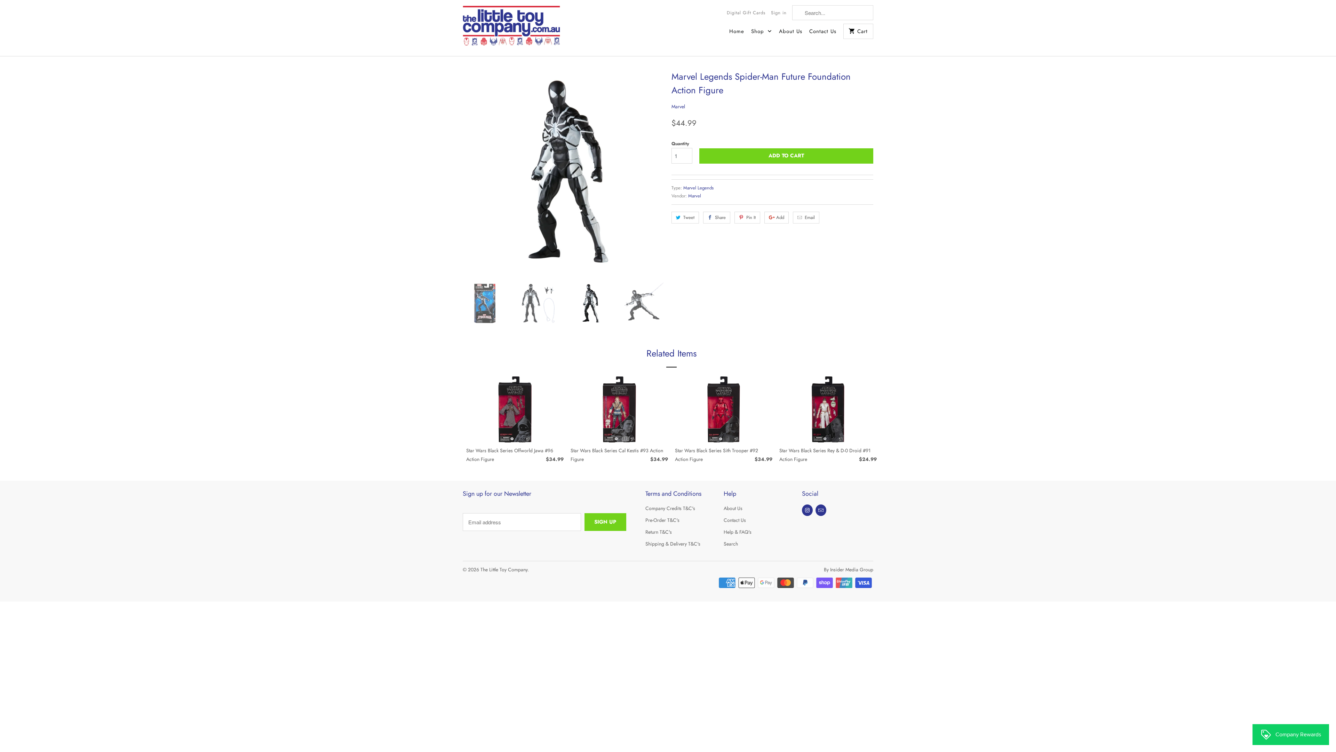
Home (736, 31)
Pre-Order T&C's (662, 520)
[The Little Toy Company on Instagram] (807, 510)
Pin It (751, 217)
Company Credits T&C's (670, 508)
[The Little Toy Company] (511, 28)
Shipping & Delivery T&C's (672, 543)
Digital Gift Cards (746, 12)
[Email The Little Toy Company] (821, 510)
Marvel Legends (698, 188)
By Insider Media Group (848, 569)
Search (731, 543)
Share (720, 217)
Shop (758, 31)
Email (810, 217)
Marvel (678, 106)
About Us (790, 31)
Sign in (779, 12)
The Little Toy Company (503, 569)
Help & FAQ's (738, 531)
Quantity (680, 143)
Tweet (688, 217)
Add (780, 217)
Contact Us (822, 31)
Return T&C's (658, 531)
